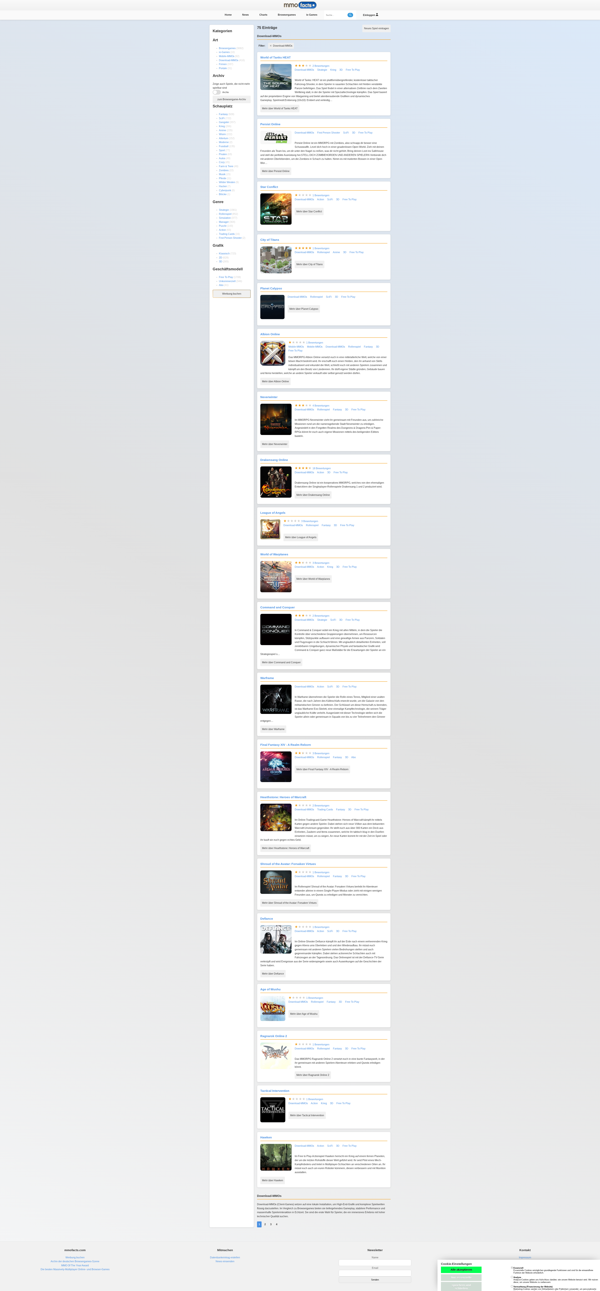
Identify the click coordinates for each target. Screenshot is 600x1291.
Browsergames (287, 14)
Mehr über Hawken (272, 1180)
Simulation (225, 218)
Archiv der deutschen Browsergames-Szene (75, 1261)
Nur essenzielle (461, 1277)
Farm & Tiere (226, 166)
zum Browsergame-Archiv (231, 99)
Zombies (224, 170)
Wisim (222, 134)
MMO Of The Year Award (75, 1265)
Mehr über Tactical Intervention (307, 1115)
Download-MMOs (228, 60)
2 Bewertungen (320, 66)
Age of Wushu (270, 989)
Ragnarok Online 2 (273, 1036)
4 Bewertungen (320, 405)
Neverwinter (269, 397)
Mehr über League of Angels (300, 537)
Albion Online (270, 334)
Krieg (222, 126)
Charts (263, 14)
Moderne (224, 142)
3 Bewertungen (309, 521)
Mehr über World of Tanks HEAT (280, 108)
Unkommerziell (227, 281)
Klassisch (224, 253)
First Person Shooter (230, 238)
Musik (222, 174)
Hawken (266, 1137)
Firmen (223, 64)
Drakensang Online (274, 460)
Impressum (525, 1257)
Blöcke (223, 194)
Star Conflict (269, 187)
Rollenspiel (225, 214)
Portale (223, 68)
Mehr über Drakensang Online (313, 495)
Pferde (222, 178)
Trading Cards (227, 234)
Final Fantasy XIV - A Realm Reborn (285, 744)
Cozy (222, 162)
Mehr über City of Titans (309, 264)
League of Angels (272, 512)
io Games (311, 14)
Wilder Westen (227, 182)
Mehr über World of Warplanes (313, 579)
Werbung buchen (231, 293)
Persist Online (270, 124)
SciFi (222, 118)
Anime (222, 130)
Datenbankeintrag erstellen (225, 1257)
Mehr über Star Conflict (309, 211)
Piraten (223, 154)
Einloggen (369, 15)
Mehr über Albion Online (275, 381)
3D (220, 261)
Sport (222, 150)
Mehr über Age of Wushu (304, 1014)
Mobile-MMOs (226, 56)
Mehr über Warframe (273, 729)
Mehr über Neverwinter (274, 444)
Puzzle (223, 226)
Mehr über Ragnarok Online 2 (312, 1075)
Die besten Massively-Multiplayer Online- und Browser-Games (75, 1269)
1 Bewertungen (320, 195)
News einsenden (225, 1261)
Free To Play (226, 277)
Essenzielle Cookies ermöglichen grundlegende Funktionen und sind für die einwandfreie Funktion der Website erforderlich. (553, 1270)
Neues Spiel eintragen (376, 28)
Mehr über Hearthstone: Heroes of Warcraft (285, 848)
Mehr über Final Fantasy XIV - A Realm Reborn (322, 769)
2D (220, 257)
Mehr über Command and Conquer (281, 662)
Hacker (223, 186)
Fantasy (223, 114)
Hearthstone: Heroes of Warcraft (283, 797)
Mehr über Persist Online (276, 171)
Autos (222, 158)
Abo (221, 285)
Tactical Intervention (274, 1090)
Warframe (267, 678)
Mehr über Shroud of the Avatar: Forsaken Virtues (289, 903)
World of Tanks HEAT (275, 57)
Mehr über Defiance (273, 973)
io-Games (224, 52)
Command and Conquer (277, 607)
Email (375, 1268)
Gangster (224, 122)
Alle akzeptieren (461, 1269)
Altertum (223, 138)
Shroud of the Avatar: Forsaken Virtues (288, 864)
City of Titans (269, 239)
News (245, 14)
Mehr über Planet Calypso (303, 309)
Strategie (224, 210)
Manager (224, 222)
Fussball (223, 146)
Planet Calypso (271, 288)
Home (228, 14)
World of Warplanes (274, 554)
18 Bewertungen (321, 468)
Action (222, 230)
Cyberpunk (225, 190)
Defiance (266, 918)
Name (375, 1257)
